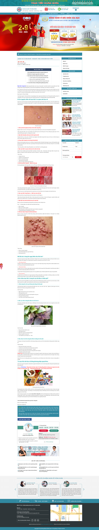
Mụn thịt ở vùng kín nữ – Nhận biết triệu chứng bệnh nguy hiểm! (39, 54)
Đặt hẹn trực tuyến (54, 430)
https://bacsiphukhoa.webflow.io (47, 524)
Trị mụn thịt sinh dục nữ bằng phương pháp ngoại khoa (38, 82)
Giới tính (77, 142)
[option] (28, 489)
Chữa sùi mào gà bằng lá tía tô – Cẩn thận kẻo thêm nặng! (76, 101)
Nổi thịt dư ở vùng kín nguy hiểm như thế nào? (36, 74)
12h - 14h (46, 427)
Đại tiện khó (65, 93)
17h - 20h (56, 427)
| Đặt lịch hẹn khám (59, 501)
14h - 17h (51, 427)
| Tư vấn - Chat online (42, 501)
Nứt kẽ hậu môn (66, 85)
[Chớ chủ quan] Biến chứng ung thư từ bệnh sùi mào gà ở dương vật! (76, 130)
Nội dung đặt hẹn (65, 150)
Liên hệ (68, 13)
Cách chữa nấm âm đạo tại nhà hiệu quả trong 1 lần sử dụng (76, 115)
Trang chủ (20, 13)
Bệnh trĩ (64, 61)
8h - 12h (41, 427)
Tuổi (76, 146)
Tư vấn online (43, 430)
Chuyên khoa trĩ (33, 13)
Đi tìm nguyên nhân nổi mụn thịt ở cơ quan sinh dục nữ (38, 72)
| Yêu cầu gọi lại (25, 501)
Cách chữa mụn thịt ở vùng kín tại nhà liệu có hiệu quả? (38, 75)
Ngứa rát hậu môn (66, 78)
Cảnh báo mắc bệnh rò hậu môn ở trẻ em (76, 108)
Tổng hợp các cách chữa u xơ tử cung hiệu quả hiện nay (27, 465)
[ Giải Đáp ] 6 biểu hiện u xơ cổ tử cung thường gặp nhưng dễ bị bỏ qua (27, 468)
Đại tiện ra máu (66, 91)
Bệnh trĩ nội (65, 63)
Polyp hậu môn (66, 76)
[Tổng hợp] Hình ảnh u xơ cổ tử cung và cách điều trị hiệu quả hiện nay (49, 468)
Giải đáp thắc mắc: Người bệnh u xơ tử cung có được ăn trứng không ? (48, 471)
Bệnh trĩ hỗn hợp (66, 68)
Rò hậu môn (65, 83)
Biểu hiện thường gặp (53, 13)
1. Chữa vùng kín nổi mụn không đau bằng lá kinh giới (38, 77)
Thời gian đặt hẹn (65, 155)
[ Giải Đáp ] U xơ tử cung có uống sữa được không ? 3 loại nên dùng (27, 471)
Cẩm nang (62, 13)
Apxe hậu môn (65, 73)
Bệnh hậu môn (43, 13)
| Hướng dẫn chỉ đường (75, 501)
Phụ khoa (25, 54)
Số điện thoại (65, 146)
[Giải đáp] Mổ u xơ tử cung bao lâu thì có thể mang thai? (48, 465)
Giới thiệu (26, 13)
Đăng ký (78, 157)
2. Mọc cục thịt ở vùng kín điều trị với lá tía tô (37, 79)
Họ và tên (64, 142)
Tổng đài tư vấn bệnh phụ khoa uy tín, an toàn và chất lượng (76, 123)
